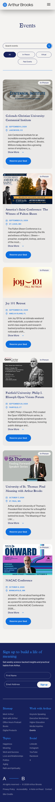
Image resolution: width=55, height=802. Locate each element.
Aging (5, 764)
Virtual (43, 54)
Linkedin (33, 744)
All (10, 54)
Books (5, 726)
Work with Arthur (10, 718)
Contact (48, 789)
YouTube (34, 752)
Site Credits (8, 794)
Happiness (7, 744)
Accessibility (22, 789)
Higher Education (37, 722)
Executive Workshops (39, 718)
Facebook (34, 756)
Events (33, 730)
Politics (6, 760)
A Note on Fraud (36, 789)
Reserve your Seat (18, 160)
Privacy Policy (9, 789)
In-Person (26, 54)
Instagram (34, 747)
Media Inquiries (36, 726)
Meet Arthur (8, 714)
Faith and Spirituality (11, 768)
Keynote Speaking (38, 714)
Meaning (6, 747)
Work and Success (11, 752)
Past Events (27, 61)
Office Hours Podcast (12, 722)
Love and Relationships (13, 756)
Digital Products (10, 730)
